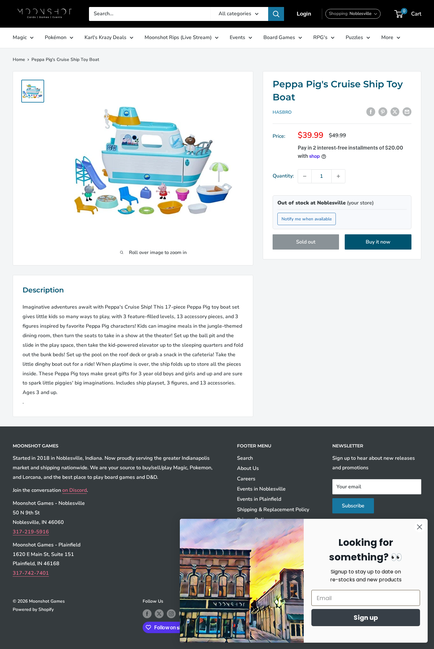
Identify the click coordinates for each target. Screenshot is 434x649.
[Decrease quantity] (304, 176)
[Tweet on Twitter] (394, 112)
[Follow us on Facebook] (147, 613)
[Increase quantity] (338, 176)
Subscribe (353, 505)
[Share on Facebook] (370, 112)
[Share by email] (407, 112)
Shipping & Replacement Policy (273, 509)
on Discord (74, 490)
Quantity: (283, 175)
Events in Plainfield (259, 499)
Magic (20, 37)
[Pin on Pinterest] (382, 112)
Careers (246, 478)
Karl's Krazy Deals (105, 37)
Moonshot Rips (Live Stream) (178, 37)
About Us (248, 468)
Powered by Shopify (33, 609)
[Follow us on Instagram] (171, 613)
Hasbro (282, 112)
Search (245, 458)
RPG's (320, 37)
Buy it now (378, 241)
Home (19, 60)
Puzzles (354, 37)
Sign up (366, 617)
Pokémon (55, 37)
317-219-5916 (31, 531)
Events (237, 37)
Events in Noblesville (261, 488)
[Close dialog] (419, 526)
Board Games (279, 37)
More (387, 37)
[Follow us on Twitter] (159, 613)
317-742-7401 (31, 573)
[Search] (276, 14)
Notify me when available (306, 219)
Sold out (305, 241)
